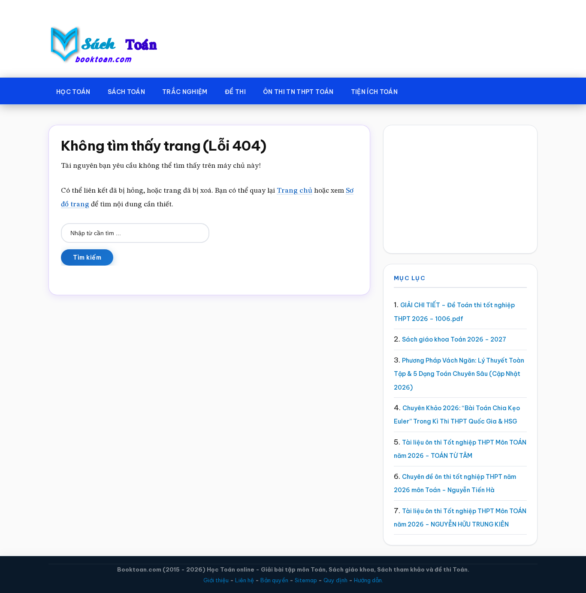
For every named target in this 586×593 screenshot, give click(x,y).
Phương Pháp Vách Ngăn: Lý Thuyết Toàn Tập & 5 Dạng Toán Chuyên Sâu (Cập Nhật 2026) (459, 374)
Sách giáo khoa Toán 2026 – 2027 (454, 339)
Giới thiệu (216, 580)
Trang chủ (294, 190)
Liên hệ (244, 580)
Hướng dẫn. (368, 580)
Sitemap (306, 580)
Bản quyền (274, 580)
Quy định (335, 580)
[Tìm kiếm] (418, 90)
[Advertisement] (460, 189)
